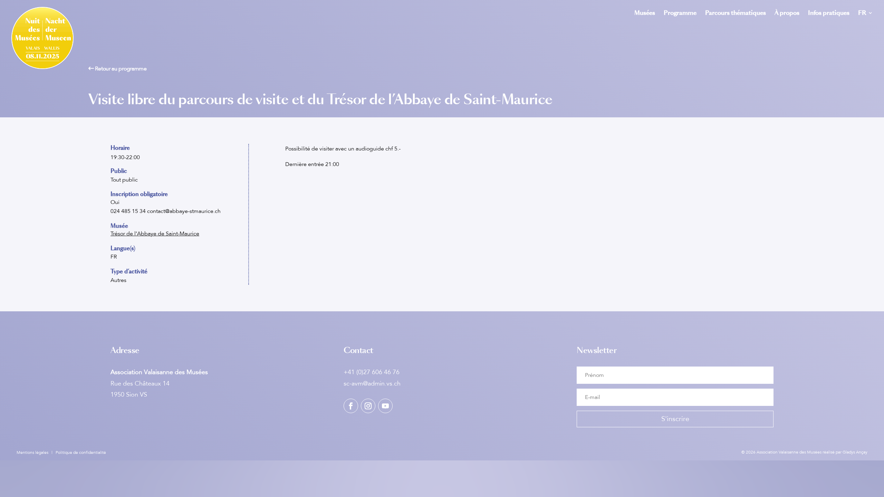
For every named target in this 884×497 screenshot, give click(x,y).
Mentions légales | (36, 452)
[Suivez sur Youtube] (385, 406)
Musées (644, 13)
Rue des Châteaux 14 (140, 383)
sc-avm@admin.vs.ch (372, 383)
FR (862, 13)
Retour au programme (120, 68)
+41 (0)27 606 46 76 (372, 372)
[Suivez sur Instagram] (368, 406)
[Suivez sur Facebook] (351, 406)
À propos (787, 13)
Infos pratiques (828, 13)
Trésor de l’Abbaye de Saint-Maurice (154, 233)
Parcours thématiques (735, 13)
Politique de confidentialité (81, 452)
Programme (680, 13)
